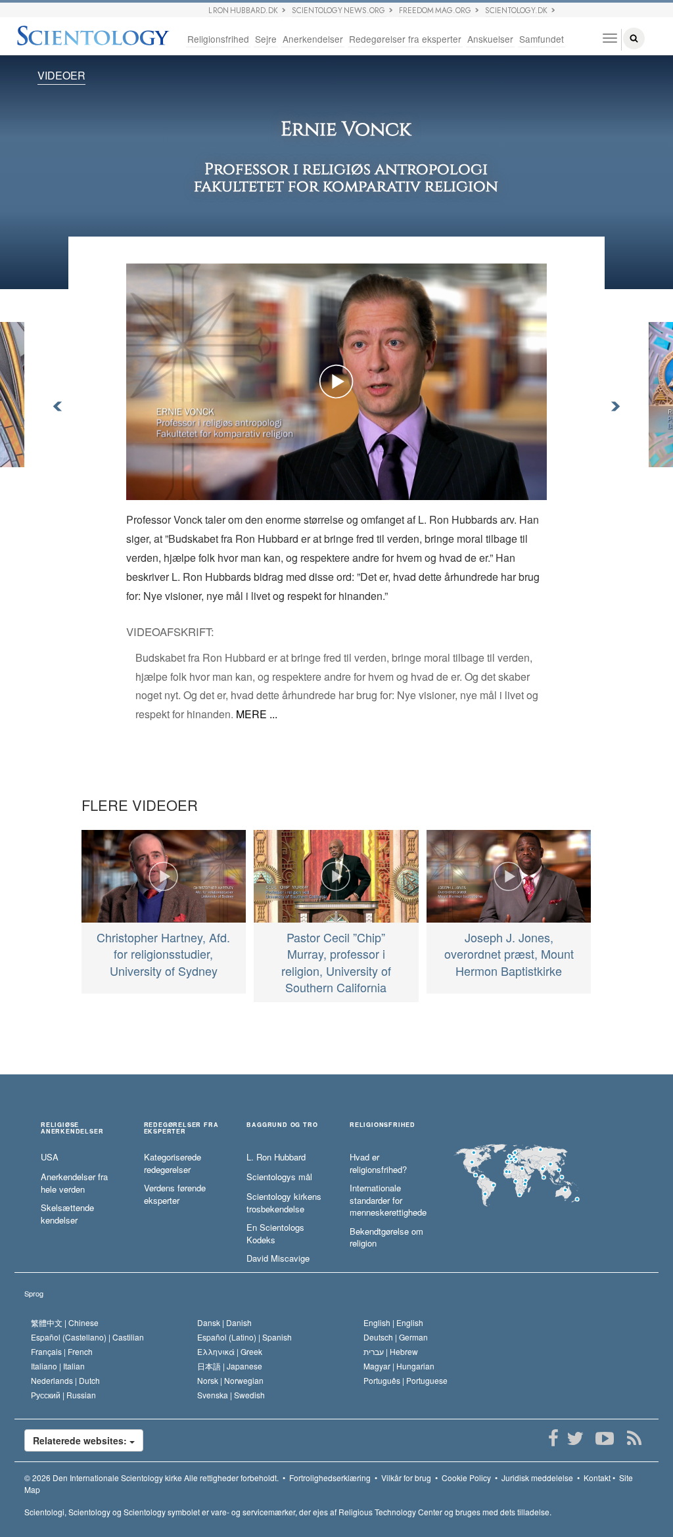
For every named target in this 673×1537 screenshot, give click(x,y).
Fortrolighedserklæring (330, 1477)
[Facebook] (553, 1438)
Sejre (266, 38)
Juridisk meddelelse (537, 1477)
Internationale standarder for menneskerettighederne (388, 1200)
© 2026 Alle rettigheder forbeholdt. (151, 1477)
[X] (574, 1438)
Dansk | (224, 1322)
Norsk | (230, 1380)
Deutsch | (395, 1336)
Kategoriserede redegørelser (172, 1163)
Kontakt (597, 1477)
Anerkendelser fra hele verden (74, 1183)
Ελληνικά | (229, 1351)
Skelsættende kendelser (67, 1214)
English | (393, 1322)
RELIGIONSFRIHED (382, 1125)
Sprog (33, 1293)
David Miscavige (278, 1258)
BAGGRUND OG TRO (281, 1125)
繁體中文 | (65, 1322)
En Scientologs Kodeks (275, 1234)
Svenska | (231, 1394)
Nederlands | (65, 1380)
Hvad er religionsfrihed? (378, 1163)
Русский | (63, 1394)
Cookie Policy (466, 1477)
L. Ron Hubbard (276, 1157)
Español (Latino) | (244, 1336)
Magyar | (398, 1365)
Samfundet (541, 38)
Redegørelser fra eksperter (405, 38)
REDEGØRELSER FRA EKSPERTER (181, 1128)
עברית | (390, 1351)
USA (49, 1157)
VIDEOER (61, 75)
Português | (405, 1380)
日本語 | (229, 1365)
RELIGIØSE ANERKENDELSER (72, 1128)
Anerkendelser (313, 38)
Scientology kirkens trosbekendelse (283, 1203)
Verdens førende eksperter (175, 1194)
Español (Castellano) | (87, 1336)
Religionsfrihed (218, 38)
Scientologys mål (279, 1177)
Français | (62, 1351)
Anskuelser (490, 38)
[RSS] (633, 1438)
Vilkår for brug (406, 1477)
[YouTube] (604, 1438)
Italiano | (58, 1365)
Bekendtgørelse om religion (386, 1238)
